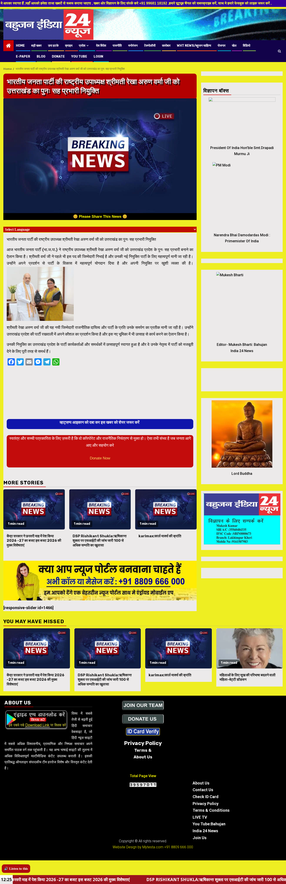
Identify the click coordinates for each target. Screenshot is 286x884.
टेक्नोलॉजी (150, 46)
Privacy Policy (206, 803)
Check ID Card (206, 796)
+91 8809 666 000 (178, 847)
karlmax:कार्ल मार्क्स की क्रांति (160, 536)
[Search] (279, 51)
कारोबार (166, 46)
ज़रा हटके (53, 46)
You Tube (79, 56)
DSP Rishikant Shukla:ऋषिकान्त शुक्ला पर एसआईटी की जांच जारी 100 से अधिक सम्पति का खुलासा (99, 541)
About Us (201, 783)
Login (98, 56)
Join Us (199, 837)
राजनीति (117, 46)
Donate (58, 56)
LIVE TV (200, 817)
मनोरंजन (133, 46)
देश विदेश (101, 46)
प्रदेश (82, 46)
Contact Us (203, 789)
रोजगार (221, 46)
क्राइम (68, 46)
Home (20, 46)
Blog (41, 56)
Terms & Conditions (211, 810)
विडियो (246, 46)
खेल (234, 46)
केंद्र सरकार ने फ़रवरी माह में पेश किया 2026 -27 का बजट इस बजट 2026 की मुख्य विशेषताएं (34, 541)
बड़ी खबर (36, 46)
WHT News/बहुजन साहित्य (194, 46)
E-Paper (23, 56)
